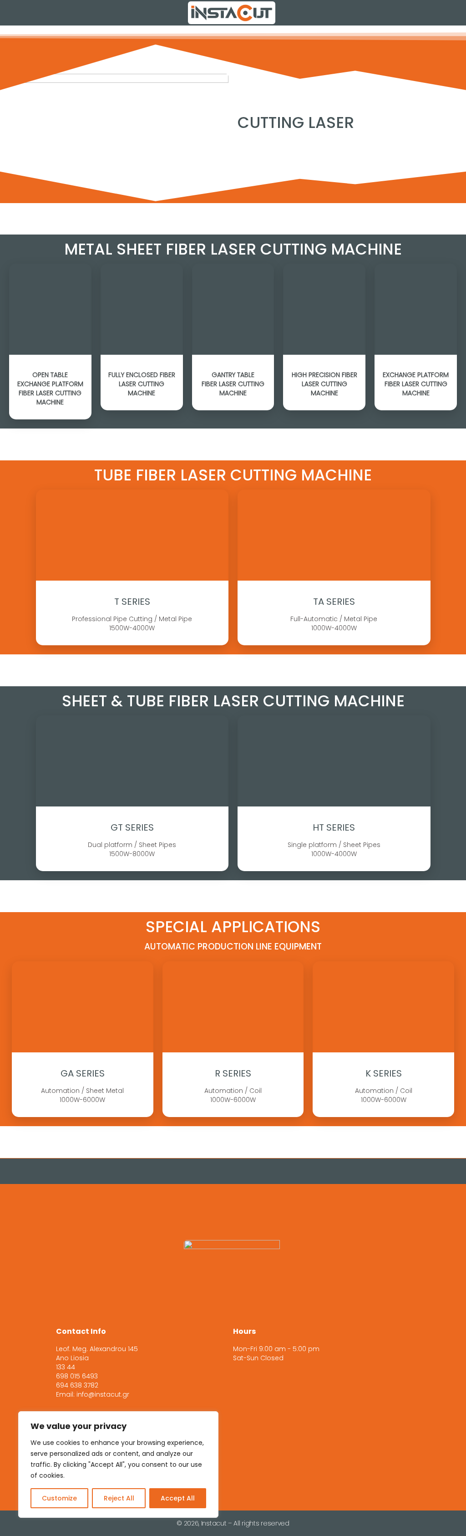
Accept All (178, 1498)
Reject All (119, 1498)
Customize (59, 1498)
